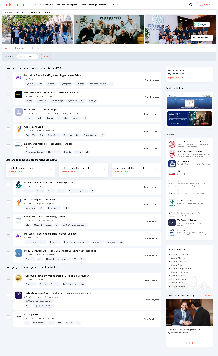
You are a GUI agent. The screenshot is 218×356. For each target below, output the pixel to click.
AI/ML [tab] (33, 4)
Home (9, 12)
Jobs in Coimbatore (180, 279)
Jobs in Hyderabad (179, 272)
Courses (114, 4)
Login (207, 4)
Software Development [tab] (67, 4)
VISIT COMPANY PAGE (201, 37)
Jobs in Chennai (178, 275)
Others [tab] (102, 4)
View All (209, 295)
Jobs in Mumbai (178, 257)
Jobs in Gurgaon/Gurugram (183, 268)
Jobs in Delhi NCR (179, 261)
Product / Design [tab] (89, 4)
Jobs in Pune (177, 282)
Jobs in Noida (177, 265)
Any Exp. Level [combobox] (25, 56)
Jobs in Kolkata (178, 286)
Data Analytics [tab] (46, 4)
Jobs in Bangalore (179, 254)
